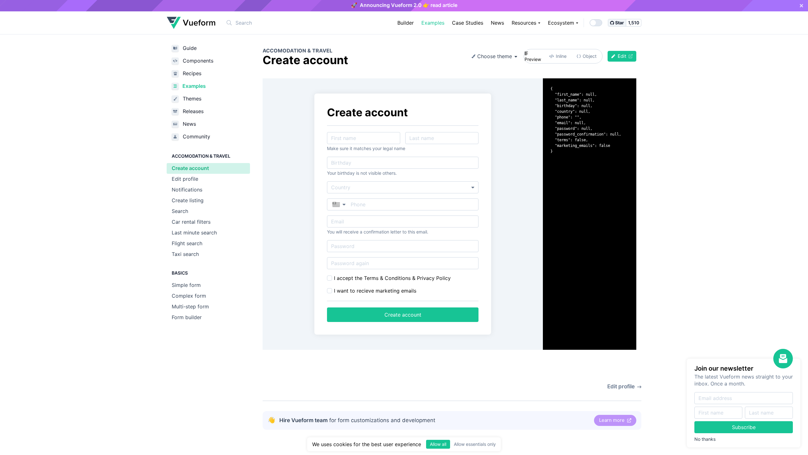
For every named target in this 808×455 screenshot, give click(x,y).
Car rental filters (191, 222)
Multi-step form (190, 306)
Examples (193, 86)
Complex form (189, 296)
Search (180, 211)
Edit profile (185, 179)
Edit (622, 56)
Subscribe (744, 427)
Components (197, 61)
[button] (339, 204)
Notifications (187, 189)
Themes (191, 98)
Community (195, 136)
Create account (190, 168)
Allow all (438, 444)
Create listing (188, 200)
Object (590, 56)
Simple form (186, 285)
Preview (533, 59)
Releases (192, 111)
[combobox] (270, 22)
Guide (189, 48)
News (188, 124)
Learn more (612, 420)
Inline (561, 56)
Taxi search (185, 254)
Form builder (187, 317)
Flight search (187, 243)
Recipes (191, 73)
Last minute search (194, 232)
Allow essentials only (475, 444)
